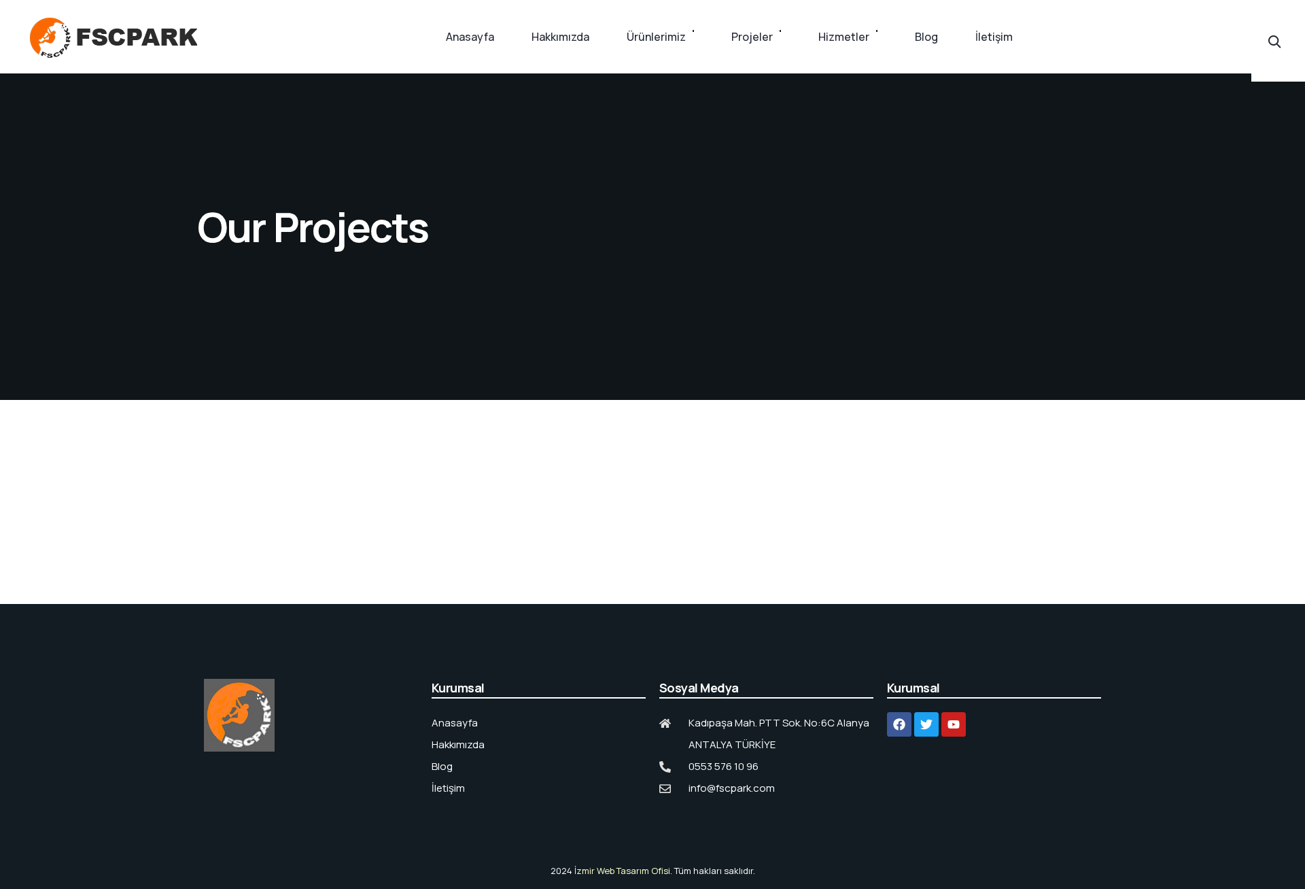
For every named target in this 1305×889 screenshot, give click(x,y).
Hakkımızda (560, 36)
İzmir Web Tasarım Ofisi (622, 871)
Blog (926, 36)
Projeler (752, 36)
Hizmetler (843, 36)
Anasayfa (470, 36)
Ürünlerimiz (656, 36)
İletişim (994, 36)
